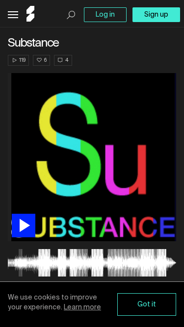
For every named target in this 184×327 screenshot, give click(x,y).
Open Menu (13, 15)
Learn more (82, 307)
